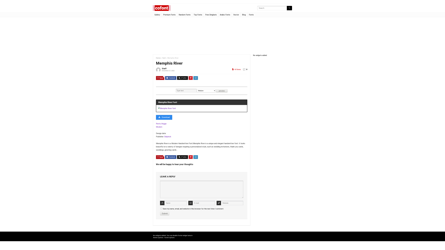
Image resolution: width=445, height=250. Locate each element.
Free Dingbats (211, 15)
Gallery (157, 15)
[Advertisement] (222, 34)
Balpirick (167, 137)
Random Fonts (185, 15)
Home (158, 58)
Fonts (251, 15)
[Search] (289, 8)
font (164, 58)
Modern (159, 127)
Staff (164, 68)
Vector (236, 15)
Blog (244, 15)
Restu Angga (161, 124)
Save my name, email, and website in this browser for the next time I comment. (193, 209)
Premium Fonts (169, 15)
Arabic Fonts (225, 15)
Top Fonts (198, 15)
